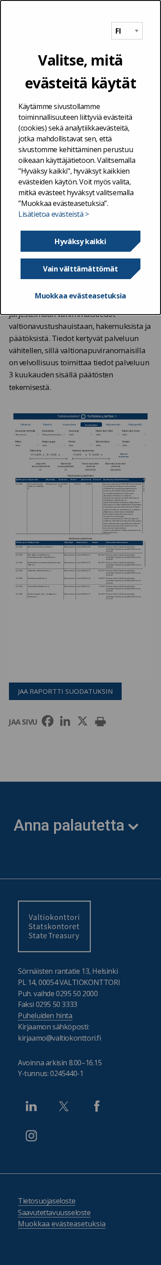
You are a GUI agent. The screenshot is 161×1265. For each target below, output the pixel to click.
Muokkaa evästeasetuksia (80, 296)
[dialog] (80, 157)
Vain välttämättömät (80, 269)
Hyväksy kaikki (80, 241)
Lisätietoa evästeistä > (53, 214)
